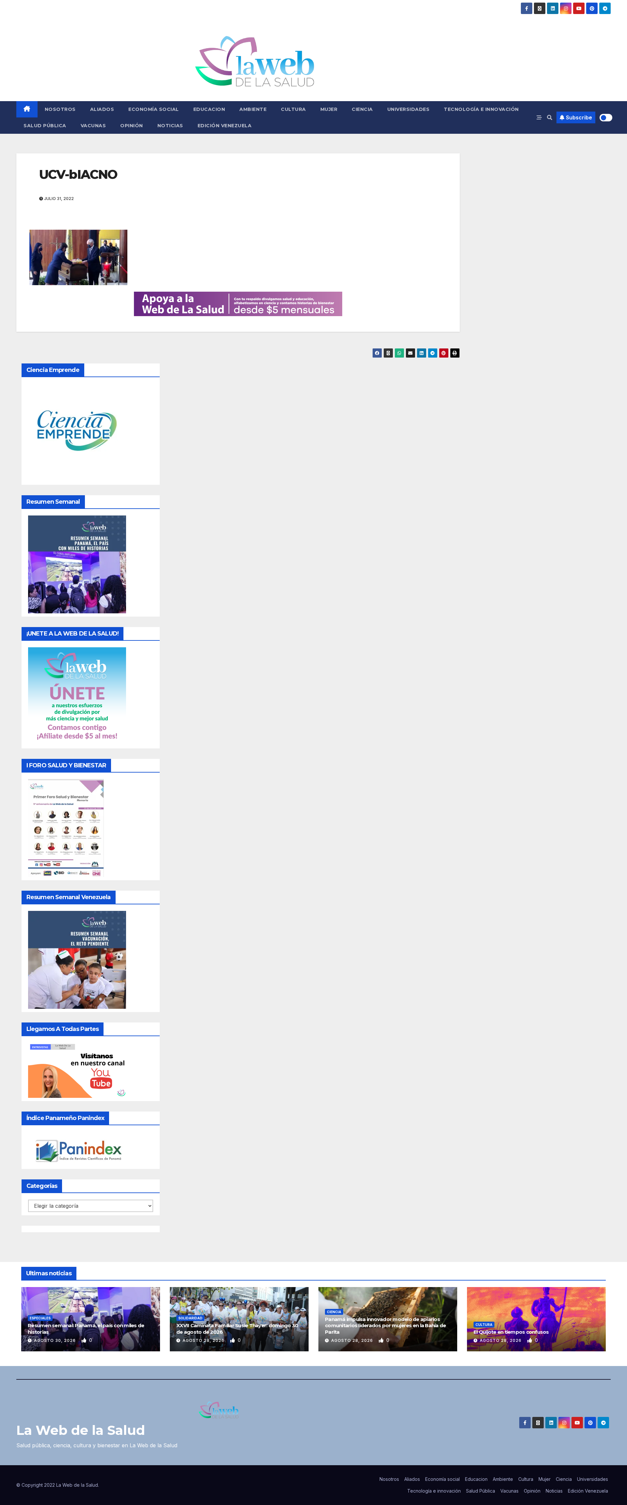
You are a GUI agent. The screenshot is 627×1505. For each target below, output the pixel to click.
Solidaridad (190, 1318)
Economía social (153, 109)
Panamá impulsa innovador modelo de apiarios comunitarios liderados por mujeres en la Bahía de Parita (385, 1325)
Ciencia (362, 109)
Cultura (293, 109)
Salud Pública (45, 126)
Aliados (102, 109)
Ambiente (252, 109)
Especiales (40, 1318)
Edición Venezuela (225, 126)
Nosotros (60, 109)
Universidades (408, 109)
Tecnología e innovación (481, 109)
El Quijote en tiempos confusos (511, 1332)
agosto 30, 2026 (55, 1340)
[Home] (27, 109)
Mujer (329, 109)
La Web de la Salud (80, 1430)
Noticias (170, 126)
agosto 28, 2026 (204, 1340)
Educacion (209, 109)
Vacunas (93, 126)
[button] (549, 117)
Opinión (131, 126)
